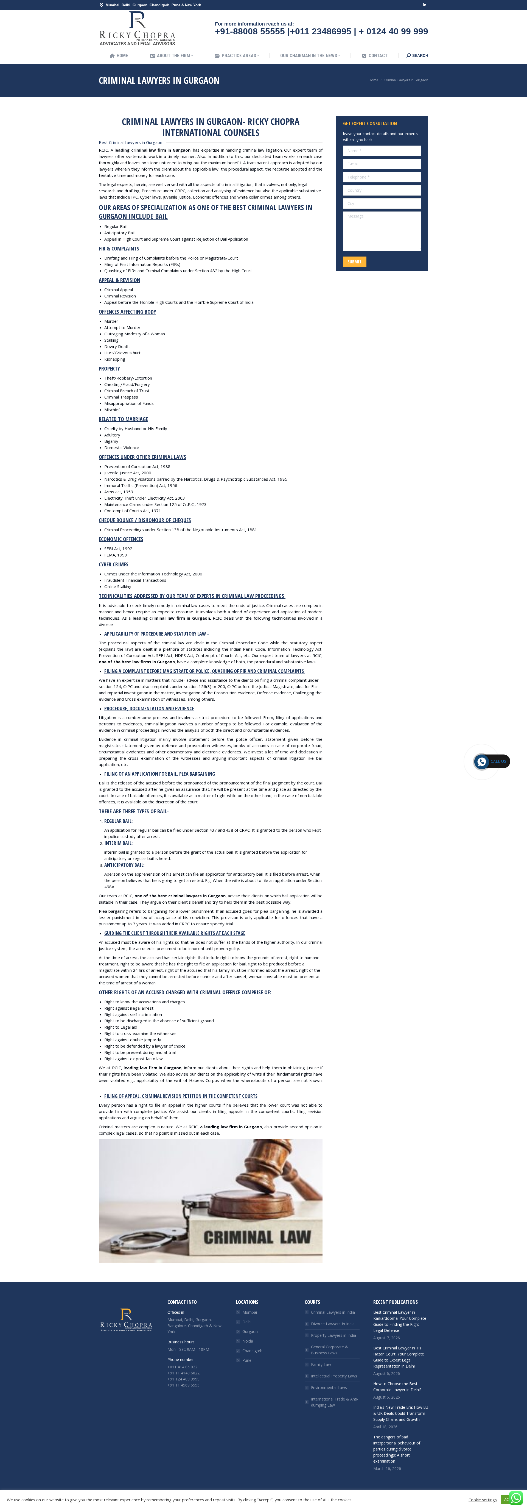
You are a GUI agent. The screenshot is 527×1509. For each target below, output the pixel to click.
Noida (247, 1341)
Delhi (246, 1321)
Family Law (321, 1364)
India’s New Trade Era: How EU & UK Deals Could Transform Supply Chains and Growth (400, 1413)
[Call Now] (481, 761)
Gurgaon (250, 1331)
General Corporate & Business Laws (329, 1349)
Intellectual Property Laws (334, 1376)
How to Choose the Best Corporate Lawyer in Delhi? (397, 1386)
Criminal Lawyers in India (333, 1312)
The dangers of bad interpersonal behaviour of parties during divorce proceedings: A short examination (396, 1449)
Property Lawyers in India (333, 1335)
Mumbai (249, 1312)
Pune (246, 1360)
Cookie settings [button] (483, 1499)
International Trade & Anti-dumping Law (334, 1402)
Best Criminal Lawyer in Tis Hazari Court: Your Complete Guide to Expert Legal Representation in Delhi (398, 1357)
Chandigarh (252, 1350)
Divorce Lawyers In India (333, 1323)
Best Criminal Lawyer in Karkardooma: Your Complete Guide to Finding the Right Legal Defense (399, 1321)
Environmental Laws (329, 1387)
